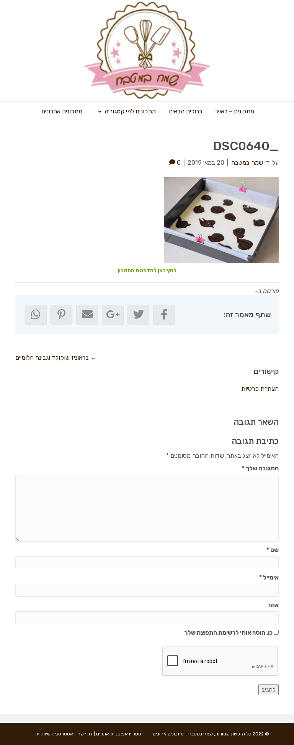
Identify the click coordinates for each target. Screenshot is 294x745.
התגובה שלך (260, 468)
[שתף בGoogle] (113, 314)
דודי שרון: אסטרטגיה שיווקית (64, 734)
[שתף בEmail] (87, 314)
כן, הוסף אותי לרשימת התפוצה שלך (229, 632)
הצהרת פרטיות (260, 388)
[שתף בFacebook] (164, 314)
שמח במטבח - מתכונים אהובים (183, 734)
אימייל (269, 577)
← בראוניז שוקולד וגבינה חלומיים (55, 357)
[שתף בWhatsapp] (36, 314)
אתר (273, 605)
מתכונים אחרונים (61, 111)
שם (272, 549)
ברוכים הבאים (186, 111)
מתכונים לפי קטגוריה (130, 111)
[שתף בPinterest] (61, 314)
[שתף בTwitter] (138, 314)
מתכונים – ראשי (235, 111)
